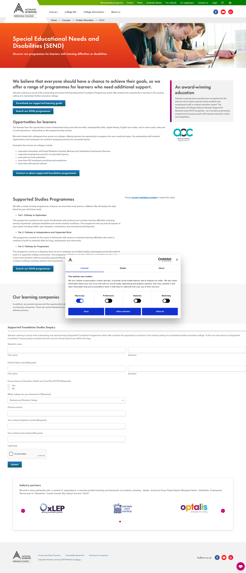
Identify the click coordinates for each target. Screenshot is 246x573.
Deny (86, 311)
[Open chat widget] (241, 566)
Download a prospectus (98, 555)
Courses (53, 11)
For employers (187, 2)
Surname (132, 355)
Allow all (160, 311)
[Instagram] (230, 11)
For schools (171, 2)
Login (214, 2)
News (139, 2)
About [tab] (161, 268)
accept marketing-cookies (144, 197)
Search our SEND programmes (33, 111)
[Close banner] (177, 260)
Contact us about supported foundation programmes (46, 173)
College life (70, 11)
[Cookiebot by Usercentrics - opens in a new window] (160, 260)
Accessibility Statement (75, 555)
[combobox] (67, 400)
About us (115, 11)
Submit (15, 464)
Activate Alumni (154, 2)
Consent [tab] (84, 268)
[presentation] (27, 454)
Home (54, 20)
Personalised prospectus (112, 2)
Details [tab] (123, 268)
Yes (13, 385)
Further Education (85, 20)
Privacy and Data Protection (49, 555)
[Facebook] (215, 11)
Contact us (203, 2)
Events (130, 2)
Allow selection (123, 311)
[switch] (108, 301)
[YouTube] (223, 11)
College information (94, 11)
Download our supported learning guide (39, 103)
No (13, 388)
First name (12, 355)
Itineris (78, 560)
